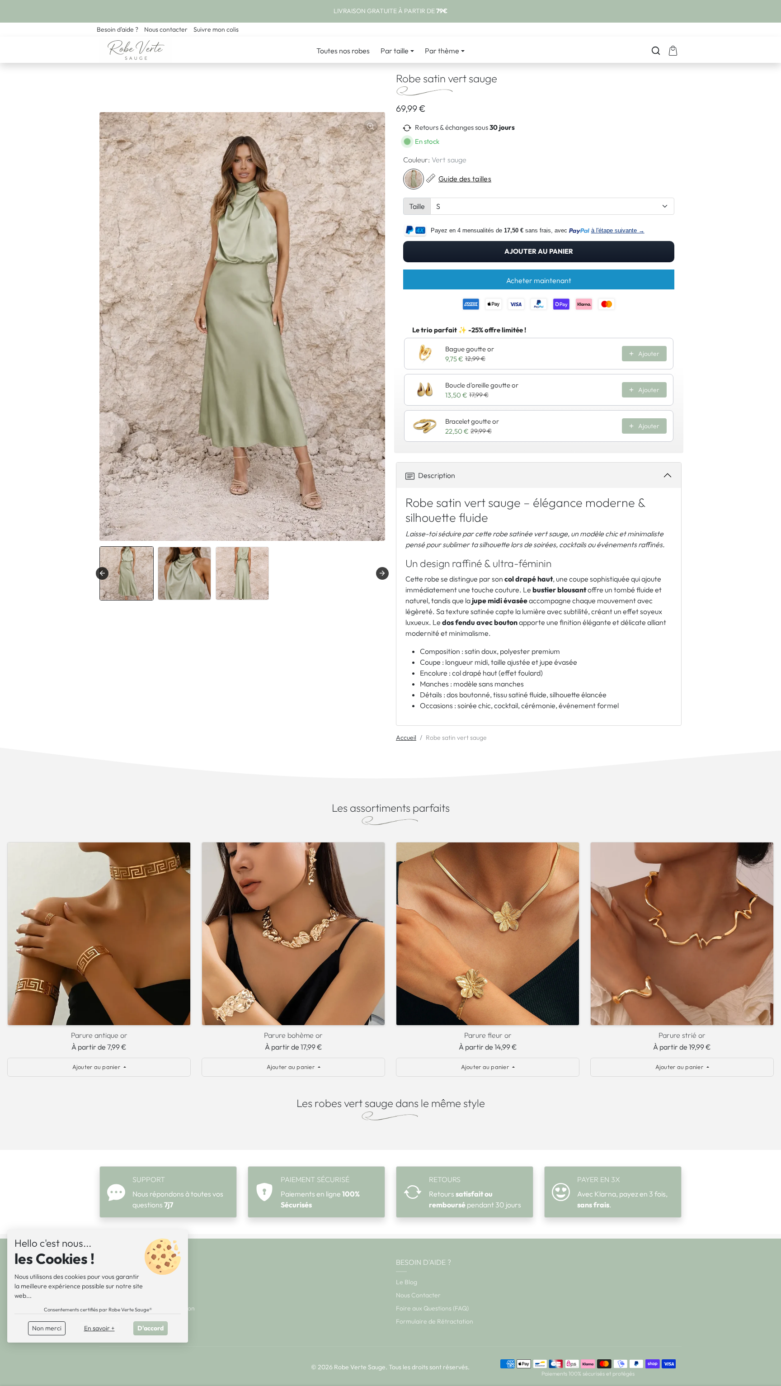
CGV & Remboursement (133, 1295)
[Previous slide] (13, 936)
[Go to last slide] (102, 573)
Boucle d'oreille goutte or (481, 385)
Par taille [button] (395, 50)
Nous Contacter (418, 1295)
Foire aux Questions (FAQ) (432, 1308)
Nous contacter (166, 29)
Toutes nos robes (343, 50)
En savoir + (99, 1328)
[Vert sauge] (413, 179)
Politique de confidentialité (136, 1321)
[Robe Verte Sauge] (135, 49)
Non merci (46, 1328)
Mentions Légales (124, 1282)
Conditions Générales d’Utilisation (147, 1308)
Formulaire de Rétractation (434, 1321)
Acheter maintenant (538, 280)
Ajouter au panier (538, 251)
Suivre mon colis (216, 29)
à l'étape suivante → (618, 230)
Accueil (406, 737)
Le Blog (406, 1282)
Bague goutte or (469, 349)
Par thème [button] (442, 50)
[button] (655, 50)
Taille (417, 206)
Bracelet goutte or (472, 421)
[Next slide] (382, 573)
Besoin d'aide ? (118, 29)
